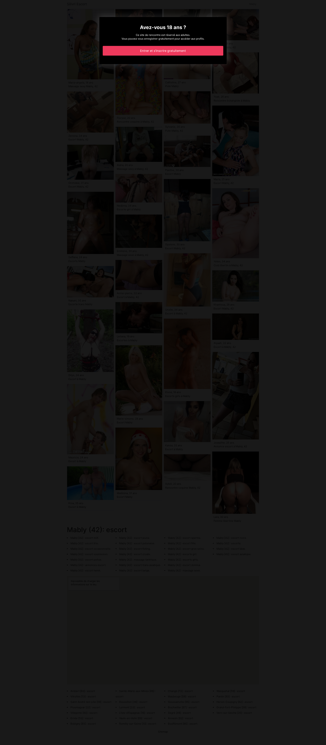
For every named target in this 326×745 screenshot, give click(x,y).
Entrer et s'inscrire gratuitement (163, 51)
